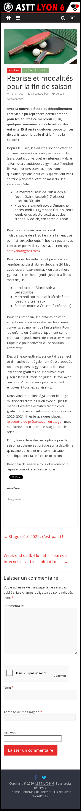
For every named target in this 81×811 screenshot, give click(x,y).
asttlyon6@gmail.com (23, 251)
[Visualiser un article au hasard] (72, 17)
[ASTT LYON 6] (40, 7)
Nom (8, 687)
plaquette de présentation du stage (34, 421)
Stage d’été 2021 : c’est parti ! (33, 536)
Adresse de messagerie (23, 712)
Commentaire (14, 606)
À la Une (14, 70)
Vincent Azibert (40, 93)
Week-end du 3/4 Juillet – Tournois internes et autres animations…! (36, 558)
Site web (10, 732)
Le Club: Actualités (35, 70)
